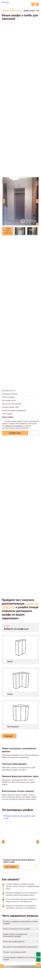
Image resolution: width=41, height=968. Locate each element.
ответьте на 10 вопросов (13, 426)
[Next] (37, 201)
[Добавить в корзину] (36, 867)
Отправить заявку (15, 433)
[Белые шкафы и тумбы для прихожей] (37, 224)
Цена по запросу (11, 867)
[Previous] (3, 201)
